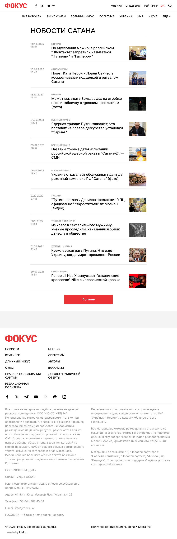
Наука (152, 16)
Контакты (144, 526)
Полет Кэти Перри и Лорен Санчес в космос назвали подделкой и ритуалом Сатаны (84, 77)
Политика (106, 16)
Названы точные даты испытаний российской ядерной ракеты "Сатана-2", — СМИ (87, 153)
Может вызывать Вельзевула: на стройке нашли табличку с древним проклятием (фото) (86, 103)
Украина (126, 16)
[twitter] (17, 397)
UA (163, 5)
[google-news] (55, 397)
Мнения (116, 5)
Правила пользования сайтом (23, 375)
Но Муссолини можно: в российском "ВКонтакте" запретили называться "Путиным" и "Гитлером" (82, 52)
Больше (88, 299)
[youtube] (36, 397)
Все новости (31, 16)
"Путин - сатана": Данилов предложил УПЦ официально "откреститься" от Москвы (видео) (88, 204)
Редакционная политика (17, 385)
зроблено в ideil (16, 532)
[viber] (45, 397)
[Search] (170, 5)
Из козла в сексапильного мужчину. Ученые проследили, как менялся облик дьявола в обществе (85, 229)
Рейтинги (151, 5)
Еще (165, 16)
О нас (9, 367)
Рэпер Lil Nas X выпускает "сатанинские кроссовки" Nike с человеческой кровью (85, 278)
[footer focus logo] (21, 338)
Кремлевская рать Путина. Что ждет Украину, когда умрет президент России (85, 252)
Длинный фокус (18, 361)
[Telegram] (48, 6)
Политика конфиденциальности (113, 526)
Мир (140, 16)
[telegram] (26, 397)
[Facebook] (36, 6)
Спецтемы (133, 5)
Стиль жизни (59, 69)
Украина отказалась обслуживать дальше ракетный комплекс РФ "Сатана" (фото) (87, 176)
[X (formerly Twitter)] (42, 6)
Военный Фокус (82, 16)
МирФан (56, 44)
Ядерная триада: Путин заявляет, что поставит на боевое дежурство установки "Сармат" (87, 128)
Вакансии (56, 367)
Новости (12, 349)
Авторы (54, 361)
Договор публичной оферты (64, 375)
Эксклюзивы (56, 16)
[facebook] (7, 397)
